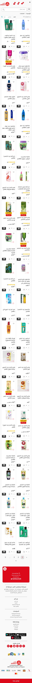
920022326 (16, 579)
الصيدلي (16, 627)
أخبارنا (16, 603)
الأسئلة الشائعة (16, 604)
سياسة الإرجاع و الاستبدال (16, 617)
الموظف (16, 629)
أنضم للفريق (16, 624)
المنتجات (22, 13)
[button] (19, 4)
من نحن (16, 601)
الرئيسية (28, 13)
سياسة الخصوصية (16, 613)
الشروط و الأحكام (16, 615)
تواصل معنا (16, 681)
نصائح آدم (16, 626)
